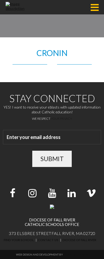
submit (52, 158)
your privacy (61, 118)
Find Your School (19, 240)
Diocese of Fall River (79, 240)
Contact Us (48, 240)
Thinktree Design (75, 254)
